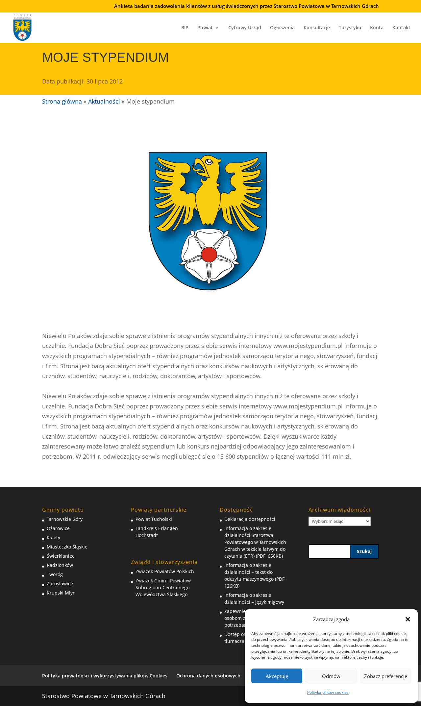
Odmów (331, 676)
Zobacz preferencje (385, 676)
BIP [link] (184, 28)
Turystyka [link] (350, 28)
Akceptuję (277, 676)
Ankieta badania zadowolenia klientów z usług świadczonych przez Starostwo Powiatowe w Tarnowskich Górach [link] (246, 6)
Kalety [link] (53, 537)
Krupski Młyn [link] (61, 593)
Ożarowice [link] (58, 528)
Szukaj (364, 551)
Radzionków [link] (60, 565)
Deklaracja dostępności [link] (249, 519)
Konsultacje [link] (317, 28)
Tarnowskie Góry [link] (65, 519)
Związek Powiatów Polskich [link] (165, 571)
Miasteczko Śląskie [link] (67, 547)
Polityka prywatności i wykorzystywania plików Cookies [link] (104, 675)
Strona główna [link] (62, 101)
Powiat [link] (205, 28)
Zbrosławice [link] (60, 583)
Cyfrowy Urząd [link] (244, 28)
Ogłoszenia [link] (282, 28)
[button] (408, 619)
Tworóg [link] (55, 574)
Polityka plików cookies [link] (328, 692)
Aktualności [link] (104, 101)
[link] (23, 27)
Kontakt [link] (401, 28)
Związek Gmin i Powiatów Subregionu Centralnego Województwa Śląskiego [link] (163, 587)
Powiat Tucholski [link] (154, 519)
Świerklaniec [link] (60, 556)
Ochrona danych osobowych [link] (208, 675)
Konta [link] (377, 28)
